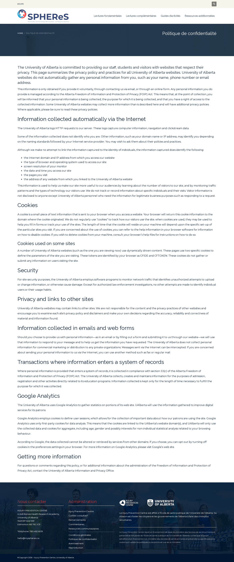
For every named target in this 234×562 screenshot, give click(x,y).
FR (22, 4)
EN (19, 4)
